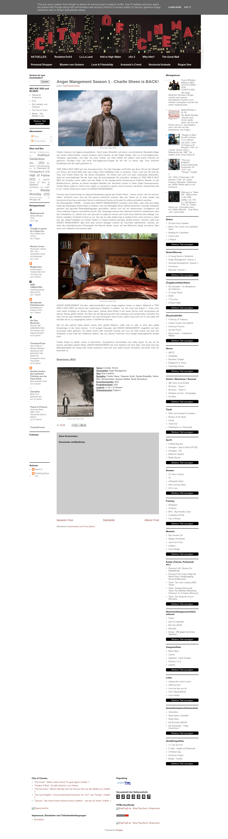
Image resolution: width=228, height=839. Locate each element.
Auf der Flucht (174, 330)
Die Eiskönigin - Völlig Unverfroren (178, 727)
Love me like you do (177, 688)
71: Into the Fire (175, 745)
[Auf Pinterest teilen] (84, 425)
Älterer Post (151, 520)
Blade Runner (174, 457)
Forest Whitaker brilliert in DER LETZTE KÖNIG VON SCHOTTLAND (188, 85)
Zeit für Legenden (176, 622)
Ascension (173, 266)
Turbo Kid (172, 424)
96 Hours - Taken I (176, 386)
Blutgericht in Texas (177, 363)
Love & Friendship (102, 64)
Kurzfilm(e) (34, 187)
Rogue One (184, 64)
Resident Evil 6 (63, 57)
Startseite (109, 520)
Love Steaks (174, 695)
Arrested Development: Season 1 (183, 263)
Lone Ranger (174, 549)
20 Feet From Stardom (178, 223)
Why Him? (149, 57)
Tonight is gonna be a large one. (38, 229)
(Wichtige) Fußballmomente (39, 152)
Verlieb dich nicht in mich (179, 681)
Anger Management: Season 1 (182, 259)
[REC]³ (171, 352)
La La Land (86, 57)
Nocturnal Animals (159, 64)
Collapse (172, 239)
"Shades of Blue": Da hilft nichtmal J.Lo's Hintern (189, 137)
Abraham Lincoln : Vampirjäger (182, 393)
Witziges (33, 199)
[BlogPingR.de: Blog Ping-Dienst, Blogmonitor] (138, 808)
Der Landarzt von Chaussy (39, 105)
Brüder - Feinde (175, 759)
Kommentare (39, 141)
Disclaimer (39, 819)
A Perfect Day (174, 752)
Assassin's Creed (131, 64)
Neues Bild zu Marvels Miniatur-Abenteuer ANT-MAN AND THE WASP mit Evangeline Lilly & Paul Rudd (37, 353)
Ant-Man (172, 396)
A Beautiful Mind (175, 481)
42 (169, 478)
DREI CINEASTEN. (36, 286)
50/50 (170, 296)
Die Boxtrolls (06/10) (177, 722)
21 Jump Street (175, 292)
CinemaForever (37, 427)
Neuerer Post (65, 520)
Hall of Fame (39, 175)
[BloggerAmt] (40, 808)
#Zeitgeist (172, 505)
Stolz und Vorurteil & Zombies (181, 413)
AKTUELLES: (39, 57)
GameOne (35, 391)
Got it (187, 7)
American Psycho (176, 326)
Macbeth (172, 628)
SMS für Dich (174, 685)
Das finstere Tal (175, 535)
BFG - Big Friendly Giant (179, 512)
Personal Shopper (41, 64)
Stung (171, 420)
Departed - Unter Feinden (179, 658)
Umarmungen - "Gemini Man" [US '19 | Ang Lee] (37, 272)
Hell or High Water (110, 57)
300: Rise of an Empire (178, 383)
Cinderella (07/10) (176, 515)
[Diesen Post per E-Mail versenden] (73, 425)
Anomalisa (173, 712)
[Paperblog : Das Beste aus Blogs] (124, 785)
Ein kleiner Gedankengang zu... (39, 165)
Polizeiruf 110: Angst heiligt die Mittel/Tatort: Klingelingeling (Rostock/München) (182, 576)
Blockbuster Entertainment (37, 303)
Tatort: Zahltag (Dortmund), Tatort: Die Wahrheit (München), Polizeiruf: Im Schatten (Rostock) (183, 590)
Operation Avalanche (36, 96)
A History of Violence (177, 319)
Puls (34, 101)
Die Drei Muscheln (35, 321)
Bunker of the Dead (177, 417)
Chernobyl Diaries (176, 366)
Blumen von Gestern (72, 64)
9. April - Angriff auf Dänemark (181, 748)
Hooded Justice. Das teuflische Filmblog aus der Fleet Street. (38, 375)
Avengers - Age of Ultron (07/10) (182, 447)
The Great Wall (170, 57)
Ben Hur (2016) (175, 625)
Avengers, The (175, 451)
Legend (171, 665)
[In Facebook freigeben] (81, 425)
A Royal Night (174, 303)
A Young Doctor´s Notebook (180, 256)
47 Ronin (172, 508)
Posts (36, 136)
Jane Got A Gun (175, 542)
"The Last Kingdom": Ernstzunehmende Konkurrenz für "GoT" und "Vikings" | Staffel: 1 (183, 167)
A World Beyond (175, 444)
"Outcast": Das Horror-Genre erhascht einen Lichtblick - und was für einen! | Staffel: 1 (72, 801)
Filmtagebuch (37, 171)
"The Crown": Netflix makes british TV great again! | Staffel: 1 (61, 782)
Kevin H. (39, 469)
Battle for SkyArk (176, 454)
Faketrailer (41, 168)
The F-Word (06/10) (177, 692)
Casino (171, 654)
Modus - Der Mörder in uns (38, 114)
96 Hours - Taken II (177, 390)
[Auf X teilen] (78, 425)
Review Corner (37, 246)
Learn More (174, 7)
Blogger (119, 830)
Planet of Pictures (38, 407)
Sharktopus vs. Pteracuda (180, 427)
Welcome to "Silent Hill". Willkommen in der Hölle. (189, 194)
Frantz (171, 618)
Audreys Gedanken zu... (39, 158)
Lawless (172, 546)
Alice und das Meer (177, 485)
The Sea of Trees (40, 110)
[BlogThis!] (76, 425)
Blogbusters (36, 267)
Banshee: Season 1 (177, 270)
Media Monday (39, 192)
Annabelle (172, 356)
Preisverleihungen (35, 197)
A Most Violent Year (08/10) (180, 323)
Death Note (173, 719)
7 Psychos (173, 299)
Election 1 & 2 (174, 661)
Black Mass (173, 651)
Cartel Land (173, 236)
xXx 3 (132, 57)
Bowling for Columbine (178, 232)
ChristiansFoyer (37, 343)
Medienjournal (37, 213)
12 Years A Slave (176, 474)
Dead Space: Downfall (178, 715)
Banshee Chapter (176, 359)
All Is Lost (173, 488)
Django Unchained (176, 539)
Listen (47, 187)
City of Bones (174, 518)
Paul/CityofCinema (42, 474)
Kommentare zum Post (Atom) (81, 526)
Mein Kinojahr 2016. (38, 381)
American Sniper (175, 755)
